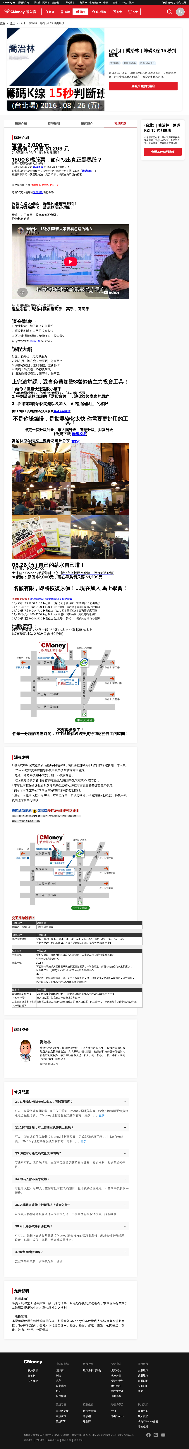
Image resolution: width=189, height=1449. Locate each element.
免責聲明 (78, 1440)
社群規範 (66, 1440)
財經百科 (116, 1385)
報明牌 (87, 1421)
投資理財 (56, 2)
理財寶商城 (23, 2)
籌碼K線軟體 (62, 411)
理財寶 (59, 1370)
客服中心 (143, 1411)
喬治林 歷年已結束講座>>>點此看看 (51, 598)
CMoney (7, 2)
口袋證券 (116, 1396)
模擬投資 (93, 2)
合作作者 (61, 1396)
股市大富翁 (89, 1411)
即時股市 (70, 2)
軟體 (58, 1375)
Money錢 (116, 1375)
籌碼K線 (38, 192)
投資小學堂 (117, 1380)
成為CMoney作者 (148, 1421)
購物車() (170, 2)
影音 (58, 1390)
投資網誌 (116, 1370)
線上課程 (61, 1385)
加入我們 (33, 1380)
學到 (113, 1411)
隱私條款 (28, 1440)
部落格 (31, 1375)
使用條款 (40, 1440)
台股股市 (143, 1370)
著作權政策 (53, 1440)
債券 (140, 1390)
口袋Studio (117, 1416)
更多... (103, 1115)
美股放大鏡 (117, 1390)
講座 (58, 1380)
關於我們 (33, 1370)
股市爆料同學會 (41, 2)
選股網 (87, 1416)
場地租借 (143, 1426)
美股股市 (143, 1375)
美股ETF (143, 1385)
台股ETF (143, 1380)
